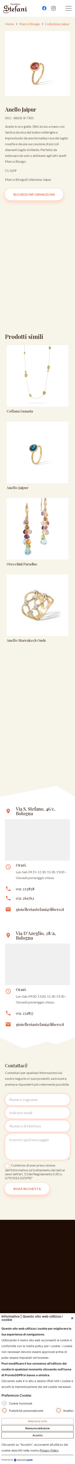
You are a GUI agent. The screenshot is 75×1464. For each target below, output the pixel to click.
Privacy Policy (49, 1450)
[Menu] (68, 8)
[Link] (37, 380)
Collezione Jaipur (57, 24)
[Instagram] (53, 8)
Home (9, 24)
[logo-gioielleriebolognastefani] (15, 8)
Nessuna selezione (37, 1428)
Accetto (37, 1435)
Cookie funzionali (20, 1403)
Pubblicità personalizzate (26, 1410)
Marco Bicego (29, 24)
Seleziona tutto (37, 1421)
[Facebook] (44, 8)
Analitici (68, 1410)
